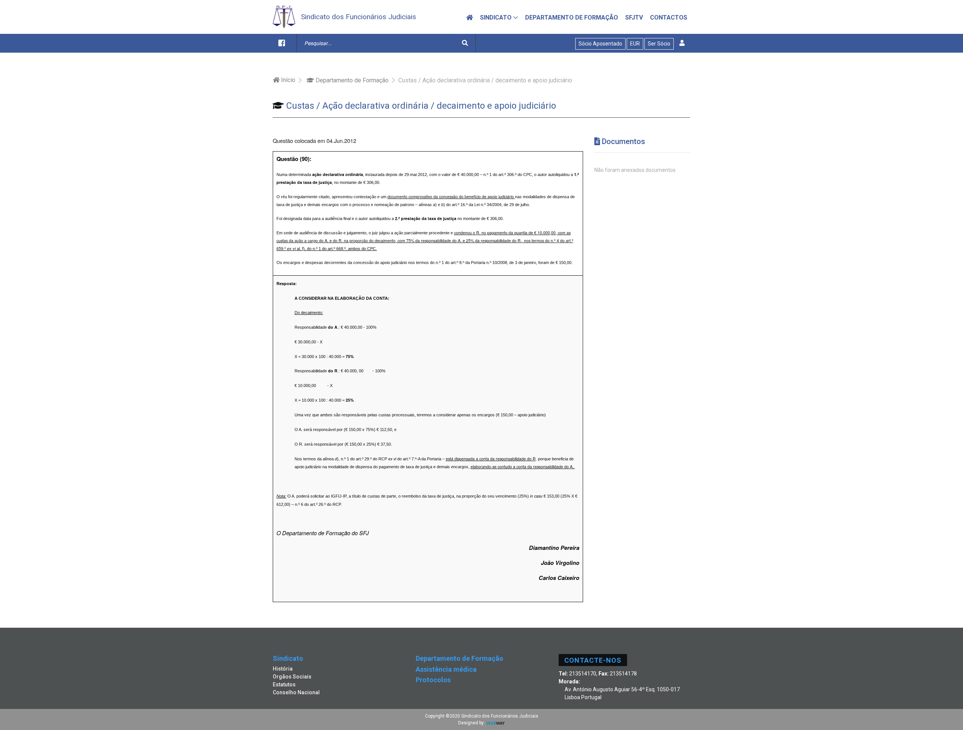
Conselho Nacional (296, 692)
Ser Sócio (659, 44)
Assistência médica (446, 669)
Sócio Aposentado (600, 44)
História (283, 669)
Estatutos (284, 684)
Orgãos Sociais (292, 677)
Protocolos (433, 680)
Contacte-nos (592, 660)
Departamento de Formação (351, 80)
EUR (635, 44)
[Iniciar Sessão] (682, 43)
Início (287, 79)
